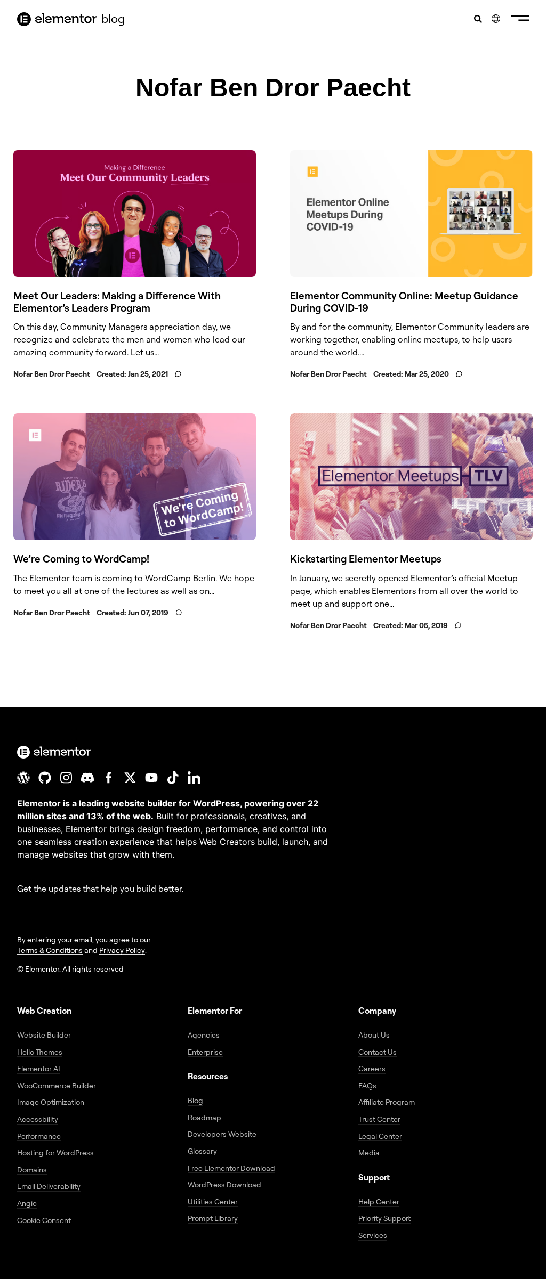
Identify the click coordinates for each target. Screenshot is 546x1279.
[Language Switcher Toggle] (496, 19)
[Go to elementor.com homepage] (57, 19)
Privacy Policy (122, 950)
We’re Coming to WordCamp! (81, 558)
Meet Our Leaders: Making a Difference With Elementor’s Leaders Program (117, 301)
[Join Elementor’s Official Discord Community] (87, 777)
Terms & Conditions (50, 950)
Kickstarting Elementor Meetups (365, 558)
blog (113, 18)
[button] (520, 19)
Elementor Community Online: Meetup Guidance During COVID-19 (404, 301)
